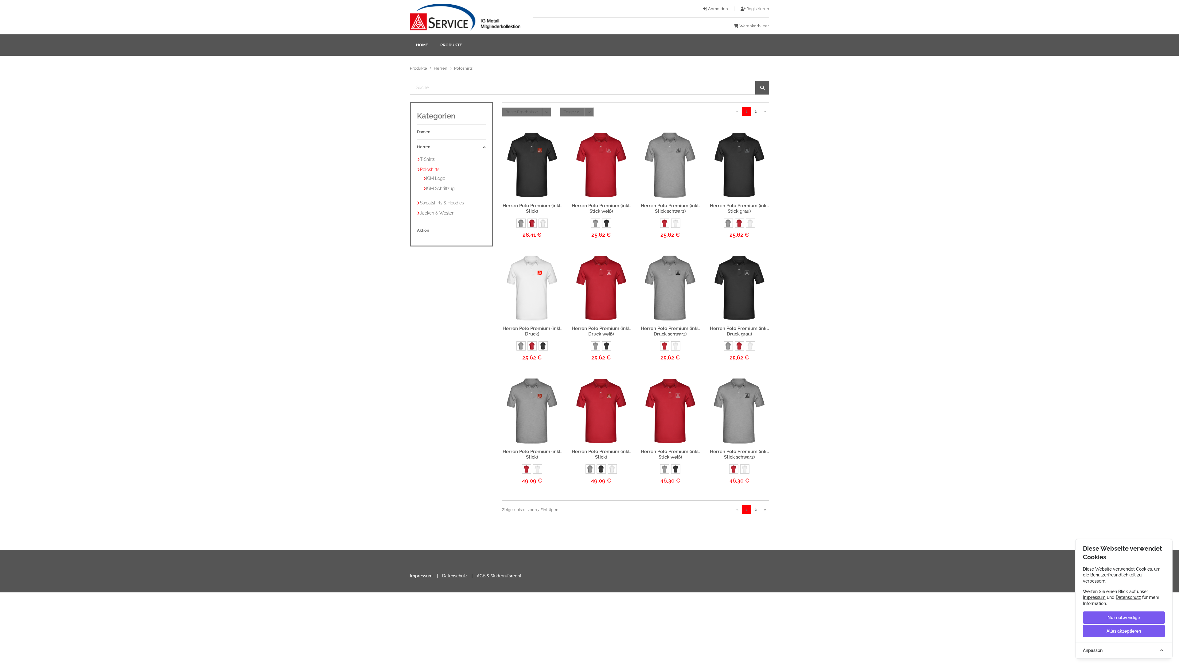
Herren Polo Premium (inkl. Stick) (532, 208)
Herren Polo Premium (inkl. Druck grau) (739, 331)
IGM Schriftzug (440, 188)
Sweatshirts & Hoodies (442, 202)
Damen (423, 132)
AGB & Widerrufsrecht (499, 576)
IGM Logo (435, 178)
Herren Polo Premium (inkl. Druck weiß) (601, 331)
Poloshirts (429, 169)
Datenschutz (454, 576)
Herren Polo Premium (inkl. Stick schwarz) (670, 208)
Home (422, 45)
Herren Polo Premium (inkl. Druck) (532, 331)
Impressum (421, 576)
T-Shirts (427, 159)
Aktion (423, 230)
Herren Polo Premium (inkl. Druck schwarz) (670, 331)
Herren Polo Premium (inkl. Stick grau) (739, 208)
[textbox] (589, 87)
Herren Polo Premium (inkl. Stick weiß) (601, 208)
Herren (440, 68)
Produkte (451, 45)
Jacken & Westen (437, 213)
